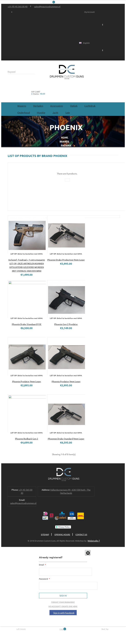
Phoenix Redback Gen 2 (26, 438)
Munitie (41, 112)
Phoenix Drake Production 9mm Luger (66, 259)
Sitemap (45, 534)
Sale (67, 112)
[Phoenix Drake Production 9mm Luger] (66, 234)
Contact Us (81, 534)
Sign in (63, 595)
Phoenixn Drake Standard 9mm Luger (66, 438)
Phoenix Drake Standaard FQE (26, 324)
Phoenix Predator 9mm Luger (26, 381)
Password (43, 578)
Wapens (21, 105)
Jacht (55, 112)
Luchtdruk (90, 105)
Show (85, 555)
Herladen (38, 105)
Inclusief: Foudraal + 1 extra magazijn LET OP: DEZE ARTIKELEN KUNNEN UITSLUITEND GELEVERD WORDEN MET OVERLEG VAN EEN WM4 (26, 265)
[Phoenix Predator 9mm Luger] (27, 356)
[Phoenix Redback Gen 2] (27, 413)
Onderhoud (23, 112)
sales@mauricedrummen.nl (47, 6)
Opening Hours (62, 534)
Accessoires (56, 105)
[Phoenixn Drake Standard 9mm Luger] (66, 413)
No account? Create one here (63, 606)
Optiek (73, 105)
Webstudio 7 (94, 540)
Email (41, 564)
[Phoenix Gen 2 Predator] (66, 299)
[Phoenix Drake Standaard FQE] (27, 299)
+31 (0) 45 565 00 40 (18, 6)
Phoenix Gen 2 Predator (66, 324)
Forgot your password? (63, 602)
